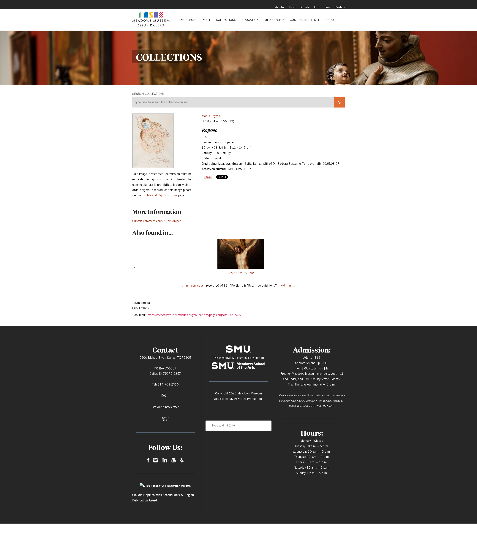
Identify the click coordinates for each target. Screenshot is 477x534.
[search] (339, 102)
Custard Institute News (171, 486)
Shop (292, 7)
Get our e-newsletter (165, 407)
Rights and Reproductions (160, 195)
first (186, 285)
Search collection (147, 94)
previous (197, 285)
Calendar (278, 7)
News (327, 7)
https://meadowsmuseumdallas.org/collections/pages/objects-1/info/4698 (195, 315)
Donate (304, 7)
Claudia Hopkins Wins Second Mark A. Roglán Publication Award (163, 497)
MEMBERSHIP (274, 20)
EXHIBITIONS (188, 20)
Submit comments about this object (156, 221)
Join (316, 7)
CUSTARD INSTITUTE (305, 20)
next (282, 285)
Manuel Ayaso (211, 116)
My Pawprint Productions (246, 399)
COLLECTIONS (226, 20)
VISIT (206, 20)
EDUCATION (250, 20)
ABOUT (331, 20)
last (290, 285)
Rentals (340, 7)
